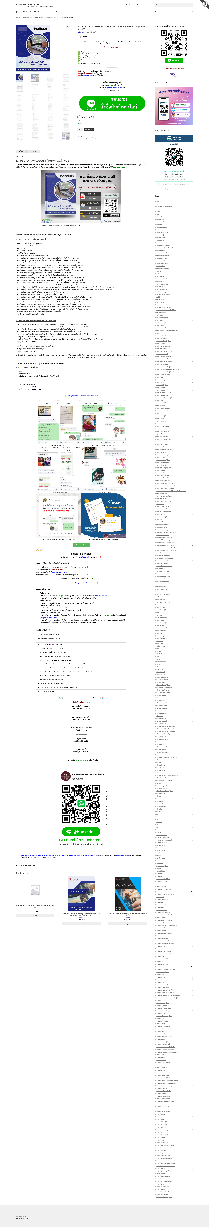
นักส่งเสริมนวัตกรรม (160, 568)
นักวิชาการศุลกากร (160, 442)
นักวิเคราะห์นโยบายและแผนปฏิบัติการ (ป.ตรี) (166, 550)
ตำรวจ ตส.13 (159, 217)
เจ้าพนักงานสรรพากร (161, 1060)
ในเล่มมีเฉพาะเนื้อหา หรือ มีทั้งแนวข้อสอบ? (51, 683)
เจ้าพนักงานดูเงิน (160, 935)
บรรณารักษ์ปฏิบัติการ (161, 661)
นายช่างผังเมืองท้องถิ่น (161, 607)
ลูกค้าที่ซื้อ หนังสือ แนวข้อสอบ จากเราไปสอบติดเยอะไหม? (55, 660)
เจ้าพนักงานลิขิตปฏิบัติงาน (162, 1031)
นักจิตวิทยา (158, 271)
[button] (67, 27)
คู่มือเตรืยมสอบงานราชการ (42, 855)
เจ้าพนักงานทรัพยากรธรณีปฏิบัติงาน (164, 954)
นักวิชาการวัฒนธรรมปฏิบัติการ (163, 426)
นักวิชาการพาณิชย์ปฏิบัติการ (162, 410)
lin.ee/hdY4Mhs (29, 387)
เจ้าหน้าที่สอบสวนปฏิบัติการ (162, 1186)
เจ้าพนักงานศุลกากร (160, 1039)
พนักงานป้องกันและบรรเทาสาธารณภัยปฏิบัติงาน (167, 757)
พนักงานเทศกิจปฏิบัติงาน (162, 806)
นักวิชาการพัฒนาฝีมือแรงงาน (162, 395)
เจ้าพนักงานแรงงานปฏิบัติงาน (163, 1111)
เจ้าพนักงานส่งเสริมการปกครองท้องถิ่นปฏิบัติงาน (167, 1052)
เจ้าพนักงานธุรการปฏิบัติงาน (162, 972)
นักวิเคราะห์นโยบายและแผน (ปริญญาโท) (165, 542)
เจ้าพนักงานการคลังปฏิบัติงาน (163, 879)
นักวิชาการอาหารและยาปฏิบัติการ (164, 496)
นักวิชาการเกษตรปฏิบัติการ (162, 506)
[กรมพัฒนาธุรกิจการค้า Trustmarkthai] (174, 74)
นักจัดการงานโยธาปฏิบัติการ (162, 268)
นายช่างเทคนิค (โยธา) (161, 630)
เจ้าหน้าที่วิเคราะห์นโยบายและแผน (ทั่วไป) (165, 1166)
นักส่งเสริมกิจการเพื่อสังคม (162, 563)
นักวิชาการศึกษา (160, 434)
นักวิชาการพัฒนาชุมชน (161, 390)
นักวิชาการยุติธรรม (160, 418)
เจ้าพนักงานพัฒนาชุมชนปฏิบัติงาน (164, 1010)
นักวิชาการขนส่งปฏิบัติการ (162, 328)
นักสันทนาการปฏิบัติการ (161, 589)
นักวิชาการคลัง (159, 333)
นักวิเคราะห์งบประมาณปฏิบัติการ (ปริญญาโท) (166, 532)
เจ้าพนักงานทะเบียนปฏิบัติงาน (163, 959)
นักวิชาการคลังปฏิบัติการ (162, 335)
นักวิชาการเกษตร (160, 504)
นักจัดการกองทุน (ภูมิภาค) (162, 232)
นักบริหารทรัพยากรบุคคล (162, 292)
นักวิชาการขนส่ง (160, 325)
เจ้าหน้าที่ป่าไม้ (159, 1148)
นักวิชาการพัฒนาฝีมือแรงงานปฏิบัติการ (165, 398)
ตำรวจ (157, 214)
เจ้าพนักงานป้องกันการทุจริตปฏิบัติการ (165, 990)
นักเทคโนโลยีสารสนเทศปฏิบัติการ (163, 594)
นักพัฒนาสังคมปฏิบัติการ (162, 323)
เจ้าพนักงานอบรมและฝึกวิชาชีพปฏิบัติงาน (165, 1085)
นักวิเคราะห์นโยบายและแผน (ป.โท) (164, 540)
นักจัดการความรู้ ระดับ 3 (161, 237)
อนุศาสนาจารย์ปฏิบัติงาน (162, 866)
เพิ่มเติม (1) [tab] (33, 151)
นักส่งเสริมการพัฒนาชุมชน (162, 560)
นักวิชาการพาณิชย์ (160, 405)
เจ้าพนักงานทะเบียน (160, 956)
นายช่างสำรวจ (159, 615)
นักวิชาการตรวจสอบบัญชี (162, 354)
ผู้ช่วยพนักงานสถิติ (160, 672)
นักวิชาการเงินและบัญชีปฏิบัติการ (163, 511)
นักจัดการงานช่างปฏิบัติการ (162, 242)
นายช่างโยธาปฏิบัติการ (161, 635)
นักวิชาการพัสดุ (159, 400)
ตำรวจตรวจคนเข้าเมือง (161, 222)
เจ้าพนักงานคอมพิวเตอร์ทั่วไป (163, 912)
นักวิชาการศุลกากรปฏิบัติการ (162, 444)
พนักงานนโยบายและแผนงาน (162, 713)
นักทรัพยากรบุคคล (160, 281)
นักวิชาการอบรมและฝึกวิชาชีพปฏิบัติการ (165, 488)
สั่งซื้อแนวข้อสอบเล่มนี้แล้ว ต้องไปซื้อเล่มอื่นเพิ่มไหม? (54, 652)
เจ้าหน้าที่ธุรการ (159, 1132)
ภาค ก (157, 814)
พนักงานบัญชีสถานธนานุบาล (162, 739)
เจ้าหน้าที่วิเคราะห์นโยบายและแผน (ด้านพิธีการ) (167, 1163)
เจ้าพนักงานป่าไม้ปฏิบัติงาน (162, 1003)
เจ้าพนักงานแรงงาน (160, 1109)
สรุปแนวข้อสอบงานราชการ (27, 855)
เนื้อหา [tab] (21, 151)
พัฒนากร (158, 811)
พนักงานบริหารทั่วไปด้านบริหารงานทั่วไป (165, 729)
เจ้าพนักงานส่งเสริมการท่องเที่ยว (163, 1044)
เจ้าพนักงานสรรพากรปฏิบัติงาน (163, 1062)
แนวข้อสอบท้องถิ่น (92, 139)
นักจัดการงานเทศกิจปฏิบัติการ (163, 263)
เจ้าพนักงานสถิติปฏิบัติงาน (162, 1057)
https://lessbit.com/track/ (84, 574)
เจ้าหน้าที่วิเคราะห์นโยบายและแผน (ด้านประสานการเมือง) (169, 1160)
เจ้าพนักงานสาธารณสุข (161, 1065)
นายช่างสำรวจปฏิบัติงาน (161, 617)
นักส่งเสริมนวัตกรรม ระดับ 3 (162, 571)
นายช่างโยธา (159, 633)
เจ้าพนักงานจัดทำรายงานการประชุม (164, 923)
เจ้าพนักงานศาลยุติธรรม (161, 1034)
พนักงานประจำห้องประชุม (162, 752)
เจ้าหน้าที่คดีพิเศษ (160, 1119)
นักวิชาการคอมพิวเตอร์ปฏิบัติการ (97, 137)
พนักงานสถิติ (159, 783)
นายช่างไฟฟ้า (159, 641)
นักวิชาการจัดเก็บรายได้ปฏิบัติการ (164, 351)
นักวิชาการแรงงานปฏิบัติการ (162, 516)
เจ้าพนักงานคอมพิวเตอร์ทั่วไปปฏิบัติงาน (165, 915)
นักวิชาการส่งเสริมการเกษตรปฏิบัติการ (165, 449)
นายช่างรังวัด (159, 612)
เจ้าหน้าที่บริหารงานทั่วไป (162, 1135)
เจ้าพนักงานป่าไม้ (160, 1000)
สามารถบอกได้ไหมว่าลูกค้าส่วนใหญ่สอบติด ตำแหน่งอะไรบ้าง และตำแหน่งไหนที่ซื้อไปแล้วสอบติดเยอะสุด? (68, 664)
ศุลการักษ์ (158, 860)
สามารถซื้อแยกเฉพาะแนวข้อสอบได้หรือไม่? (51, 679)
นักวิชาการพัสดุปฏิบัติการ (162, 403)
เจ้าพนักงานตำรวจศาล (161, 946)
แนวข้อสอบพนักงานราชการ (80, 855)
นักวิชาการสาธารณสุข (161, 465)
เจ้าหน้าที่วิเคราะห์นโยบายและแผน (164, 1158)
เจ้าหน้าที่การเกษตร (160, 1114)
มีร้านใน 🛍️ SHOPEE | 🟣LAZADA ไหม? (51, 644)
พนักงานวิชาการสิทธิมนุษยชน (163, 778)
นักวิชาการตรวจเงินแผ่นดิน (162, 364)
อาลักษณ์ (158, 868)
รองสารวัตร (158, 832)
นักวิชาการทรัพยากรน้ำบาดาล (163, 374)
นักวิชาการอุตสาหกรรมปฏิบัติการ (163, 501)
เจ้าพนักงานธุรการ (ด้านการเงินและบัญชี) (165, 969)
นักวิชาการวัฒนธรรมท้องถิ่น (162, 423)
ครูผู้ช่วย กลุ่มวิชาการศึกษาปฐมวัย (164, 206)
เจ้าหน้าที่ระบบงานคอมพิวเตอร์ (163, 1155)
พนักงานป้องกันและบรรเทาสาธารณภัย (165, 754)
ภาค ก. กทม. (159, 827)
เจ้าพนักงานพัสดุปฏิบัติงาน (162, 1021)
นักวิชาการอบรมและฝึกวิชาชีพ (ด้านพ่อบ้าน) (166, 483)
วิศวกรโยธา (159, 853)
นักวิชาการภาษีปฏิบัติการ (162, 416)
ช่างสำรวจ (158, 211)
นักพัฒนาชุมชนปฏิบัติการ (162, 317)
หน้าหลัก (19, 17)
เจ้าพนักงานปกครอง (160, 977)
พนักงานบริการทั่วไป (161, 718)
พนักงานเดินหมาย (160, 801)
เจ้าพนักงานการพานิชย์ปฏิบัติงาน (163, 884)
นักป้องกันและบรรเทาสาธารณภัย (163, 307)
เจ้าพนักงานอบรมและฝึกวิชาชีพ (163, 1078)
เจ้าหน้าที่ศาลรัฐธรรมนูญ (161, 1179)
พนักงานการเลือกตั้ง (160, 682)
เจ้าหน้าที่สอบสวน (160, 1184)
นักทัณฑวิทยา (159, 286)
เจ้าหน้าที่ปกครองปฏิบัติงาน (162, 1142)
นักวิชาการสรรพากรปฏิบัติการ (163, 460)
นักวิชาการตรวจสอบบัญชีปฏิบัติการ (164, 356)
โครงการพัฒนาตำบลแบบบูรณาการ (164, 1197)
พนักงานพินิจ (159, 762)
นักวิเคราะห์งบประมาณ (161, 527)
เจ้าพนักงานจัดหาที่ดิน (161, 928)
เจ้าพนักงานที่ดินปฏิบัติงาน (162, 964)
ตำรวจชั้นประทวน (160, 219)
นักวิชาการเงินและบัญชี (161, 509)
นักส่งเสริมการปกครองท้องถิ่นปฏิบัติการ (165, 558)
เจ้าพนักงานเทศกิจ (160, 1104)
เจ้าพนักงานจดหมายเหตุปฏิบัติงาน (164, 920)
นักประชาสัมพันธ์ (160, 302)
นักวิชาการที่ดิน (159, 377)
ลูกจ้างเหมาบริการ (160, 845)
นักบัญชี (158, 297)
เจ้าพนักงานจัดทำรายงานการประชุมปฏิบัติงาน (166, 925)
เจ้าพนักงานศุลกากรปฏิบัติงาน (163, 1041)
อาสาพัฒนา (159, 873)
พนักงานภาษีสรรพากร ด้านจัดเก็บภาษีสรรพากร (167, 775)
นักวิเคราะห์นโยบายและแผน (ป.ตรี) (164, 537)
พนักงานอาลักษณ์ (160, 796)
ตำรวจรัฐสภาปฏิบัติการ (161, 227)
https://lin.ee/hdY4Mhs (113, 88)
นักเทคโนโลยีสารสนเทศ (161, 592)
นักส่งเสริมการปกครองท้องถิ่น (163, 555)
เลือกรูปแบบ (35, 915)
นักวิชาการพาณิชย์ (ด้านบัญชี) (163, 408)
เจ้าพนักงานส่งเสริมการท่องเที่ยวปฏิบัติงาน (165, 1047)
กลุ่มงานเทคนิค (159, 201)
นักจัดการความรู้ (160, 235)
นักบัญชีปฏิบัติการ (160, 299)
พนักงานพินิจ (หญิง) (160, 767)
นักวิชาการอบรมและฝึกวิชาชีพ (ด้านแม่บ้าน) (166, 485)
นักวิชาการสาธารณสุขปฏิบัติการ (163, 467)
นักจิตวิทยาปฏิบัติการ (161, 273)
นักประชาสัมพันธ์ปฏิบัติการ (162, 304)
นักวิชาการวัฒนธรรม (161, 421)
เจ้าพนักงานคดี (159, 902)
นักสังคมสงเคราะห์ (160, 579)
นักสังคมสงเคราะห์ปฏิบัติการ (162, 581)
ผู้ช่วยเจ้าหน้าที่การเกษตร (162, 677)
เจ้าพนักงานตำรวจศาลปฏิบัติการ (163, 948)
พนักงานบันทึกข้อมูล (161, 741)
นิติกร (157, 648)
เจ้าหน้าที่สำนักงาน (160, 1189)
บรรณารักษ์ (158, 659)
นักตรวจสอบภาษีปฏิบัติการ (162, 279)
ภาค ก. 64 (158, 824)
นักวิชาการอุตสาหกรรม (161, 498)
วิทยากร (158, 848)
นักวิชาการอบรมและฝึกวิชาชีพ (163, 480)
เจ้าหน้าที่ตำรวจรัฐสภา (161, 1127)
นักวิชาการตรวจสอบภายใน (162, 359)
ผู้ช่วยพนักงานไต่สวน (161, 674)
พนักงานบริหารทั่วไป (161, 723)
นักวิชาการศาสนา (160, 429)
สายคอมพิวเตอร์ (160, 863)
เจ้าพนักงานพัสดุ (160, 1018)
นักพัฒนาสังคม (159, 320)
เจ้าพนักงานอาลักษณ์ (161, 1093)
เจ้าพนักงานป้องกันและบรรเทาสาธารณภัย (165, 992)
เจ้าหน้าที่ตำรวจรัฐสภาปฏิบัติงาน (163, 1129)
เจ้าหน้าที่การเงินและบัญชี (162, 1116)
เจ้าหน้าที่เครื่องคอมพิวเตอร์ (162, 1191)
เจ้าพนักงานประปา (160, 982)
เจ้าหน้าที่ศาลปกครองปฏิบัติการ (163, 1171)
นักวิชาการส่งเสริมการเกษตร (162, 447)
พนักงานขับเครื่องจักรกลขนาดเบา (163, 692)
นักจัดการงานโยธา (160, 266)
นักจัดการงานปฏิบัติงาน (161, 258)
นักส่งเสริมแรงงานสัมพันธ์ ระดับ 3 (163, 576)
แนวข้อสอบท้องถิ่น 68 (111, 139)
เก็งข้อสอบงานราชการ (54, 855)
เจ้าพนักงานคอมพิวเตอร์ (161, 910)
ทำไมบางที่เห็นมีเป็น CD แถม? (48, 691)
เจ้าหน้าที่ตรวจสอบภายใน (162, 1124)
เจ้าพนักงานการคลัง (160, 876)
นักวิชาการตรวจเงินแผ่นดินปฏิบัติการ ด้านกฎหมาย (167, 369)
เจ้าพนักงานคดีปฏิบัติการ (162, 904)
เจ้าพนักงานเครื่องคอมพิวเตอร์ (163, 1098)
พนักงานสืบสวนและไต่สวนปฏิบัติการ (164, 791)
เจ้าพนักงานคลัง (160, 907)
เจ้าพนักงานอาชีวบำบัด (161, 1088)
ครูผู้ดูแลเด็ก (159, 209)
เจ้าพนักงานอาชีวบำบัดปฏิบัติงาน (163, 1091)
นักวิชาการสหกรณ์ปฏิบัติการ (162, 462)
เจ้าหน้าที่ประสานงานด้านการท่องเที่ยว (165, 1145)
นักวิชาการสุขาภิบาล (161, 473)
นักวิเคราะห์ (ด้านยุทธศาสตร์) (162, 524)
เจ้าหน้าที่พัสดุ (159, 1153)
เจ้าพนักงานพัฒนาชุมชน (161, 1005)
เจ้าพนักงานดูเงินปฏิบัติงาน (162, 938)
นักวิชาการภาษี (159, 413)
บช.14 (157, 656)
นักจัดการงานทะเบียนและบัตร (163, 245)
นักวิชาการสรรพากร (160, 457)
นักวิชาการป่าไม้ (160, 382)
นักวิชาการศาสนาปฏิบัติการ (162, 431)
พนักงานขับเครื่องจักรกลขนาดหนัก (164, 690)
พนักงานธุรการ (159, 710)
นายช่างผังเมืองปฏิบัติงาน (162, 610)
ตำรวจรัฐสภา (159, 224)
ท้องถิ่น (82, 139)
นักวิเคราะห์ (159, 519)
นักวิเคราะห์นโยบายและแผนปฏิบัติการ (165, 545)
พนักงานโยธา (159, 809)
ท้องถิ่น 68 (86, 139)
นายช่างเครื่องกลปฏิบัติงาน (162, 628)
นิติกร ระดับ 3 (159, 651)
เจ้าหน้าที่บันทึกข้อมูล (161, 1137)
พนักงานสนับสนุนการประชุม (162, 785)
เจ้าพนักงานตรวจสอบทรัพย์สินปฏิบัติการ (165, 943)
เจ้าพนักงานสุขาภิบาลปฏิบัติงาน (163, 1075)
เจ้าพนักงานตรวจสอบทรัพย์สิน (163, 941)
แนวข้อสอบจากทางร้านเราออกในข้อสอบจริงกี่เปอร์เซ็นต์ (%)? (56, 656)
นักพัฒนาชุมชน (159, 315)
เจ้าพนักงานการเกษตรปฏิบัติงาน (163, 889)
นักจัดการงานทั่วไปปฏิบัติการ (162, 255)
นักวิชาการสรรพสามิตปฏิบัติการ (163, 454)
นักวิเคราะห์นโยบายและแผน (162, 535)
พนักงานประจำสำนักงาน (161, 749)
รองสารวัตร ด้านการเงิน (161, 835)
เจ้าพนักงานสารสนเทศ (161, 1070)
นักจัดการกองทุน (160, 229)
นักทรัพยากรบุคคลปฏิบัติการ (162, 284)
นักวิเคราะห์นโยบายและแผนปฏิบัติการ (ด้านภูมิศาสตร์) (168, 548)
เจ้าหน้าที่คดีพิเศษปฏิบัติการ (162, 1122)
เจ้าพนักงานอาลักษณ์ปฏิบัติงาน (163, 1096)
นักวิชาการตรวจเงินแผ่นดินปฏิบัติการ (164, 366)
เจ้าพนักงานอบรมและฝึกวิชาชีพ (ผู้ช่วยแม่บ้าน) (166, 1083)
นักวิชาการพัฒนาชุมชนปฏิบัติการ (163, 392)
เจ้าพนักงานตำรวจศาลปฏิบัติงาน (163, 951)
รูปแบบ (79, 115)
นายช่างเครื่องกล (160, 625)
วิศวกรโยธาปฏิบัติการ (161, 858)
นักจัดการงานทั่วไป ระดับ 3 (162, 253)
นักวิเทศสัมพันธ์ (159, 553)
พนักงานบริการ (159, 716)
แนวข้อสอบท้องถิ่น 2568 (101, 139)
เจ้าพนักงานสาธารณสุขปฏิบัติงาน (163, 1067)
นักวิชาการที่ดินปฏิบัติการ (162, 379)
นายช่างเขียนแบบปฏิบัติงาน (162, 623)
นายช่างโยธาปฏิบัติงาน (161, 638)
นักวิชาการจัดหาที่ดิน (161, 343)
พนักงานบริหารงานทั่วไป (161, 721)
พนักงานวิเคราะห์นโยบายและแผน (164, 780)
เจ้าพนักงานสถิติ (160, 1054)
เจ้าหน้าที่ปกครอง (160, 1140)
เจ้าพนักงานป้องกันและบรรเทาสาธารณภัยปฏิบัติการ (168, 995)
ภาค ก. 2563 (159, 819)
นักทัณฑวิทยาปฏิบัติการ (161, 289)
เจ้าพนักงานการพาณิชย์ (161, 881)
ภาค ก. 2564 (159, 822)
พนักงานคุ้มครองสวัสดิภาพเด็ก (163, 697)
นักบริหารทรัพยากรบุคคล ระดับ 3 (163, 294)
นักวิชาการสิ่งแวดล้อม (161, 470)
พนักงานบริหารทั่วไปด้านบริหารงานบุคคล (165, 731)
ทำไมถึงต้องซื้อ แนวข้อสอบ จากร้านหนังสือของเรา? (53, 648)
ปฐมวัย (158, 664)
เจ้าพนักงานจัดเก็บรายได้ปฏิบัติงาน (164, 933)
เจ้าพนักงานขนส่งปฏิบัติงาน (162, 899)
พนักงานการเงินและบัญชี (162, 679)
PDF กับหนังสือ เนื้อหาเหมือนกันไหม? (50, 634)
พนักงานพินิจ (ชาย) (160, 765)
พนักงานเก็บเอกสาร (160, 798)
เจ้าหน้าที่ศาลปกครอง (161, 1168)
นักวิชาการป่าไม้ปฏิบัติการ (162, 385)
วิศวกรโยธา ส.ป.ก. (160, 855)
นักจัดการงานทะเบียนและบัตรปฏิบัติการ (165, 248)
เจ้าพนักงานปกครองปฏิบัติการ (163, 979)
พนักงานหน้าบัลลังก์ (160, 793)
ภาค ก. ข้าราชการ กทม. (161, 829)
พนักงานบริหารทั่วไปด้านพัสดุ (163, 734)
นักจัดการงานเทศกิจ (160, 261)
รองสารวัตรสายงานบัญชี (161, 842)
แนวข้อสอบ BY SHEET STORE (27, 4)
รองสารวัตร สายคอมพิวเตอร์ (162, 837)
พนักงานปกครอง (160, 744)
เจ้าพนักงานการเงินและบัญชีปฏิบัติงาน (165, 894)
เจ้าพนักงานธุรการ (160, 966)
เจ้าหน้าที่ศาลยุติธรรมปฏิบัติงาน (163, 1176)
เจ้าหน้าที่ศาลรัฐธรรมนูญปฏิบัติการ (164, 1181)
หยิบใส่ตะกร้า (88, 129)
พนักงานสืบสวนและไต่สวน (162, 788)
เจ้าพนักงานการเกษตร (161, 886)
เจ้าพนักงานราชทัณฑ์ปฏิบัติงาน (163, 1026)
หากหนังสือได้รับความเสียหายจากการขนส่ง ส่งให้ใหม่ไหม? (55, 676)
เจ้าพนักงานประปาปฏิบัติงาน (162, 985)
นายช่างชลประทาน (160, 599)
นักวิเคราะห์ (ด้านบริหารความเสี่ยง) (164, 522)
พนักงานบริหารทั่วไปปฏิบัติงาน (163, 736)
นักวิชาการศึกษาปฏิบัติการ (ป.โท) (163, 439)
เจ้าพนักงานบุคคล (160, 974)
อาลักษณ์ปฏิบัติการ (160, 871)
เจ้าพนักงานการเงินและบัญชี (162, 891)
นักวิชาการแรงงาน (160, 514)
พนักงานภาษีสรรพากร (161, 770)
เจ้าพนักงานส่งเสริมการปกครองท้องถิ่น (165, 1049)
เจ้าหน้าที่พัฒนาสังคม (161, 1150)
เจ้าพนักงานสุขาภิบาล (161, 1072)
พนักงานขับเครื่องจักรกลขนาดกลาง (164, 687)
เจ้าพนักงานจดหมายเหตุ (161, 917)
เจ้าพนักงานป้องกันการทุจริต (162, 987)
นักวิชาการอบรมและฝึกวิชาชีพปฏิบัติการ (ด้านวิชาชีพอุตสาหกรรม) (171, 491)
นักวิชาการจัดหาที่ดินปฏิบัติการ (163, 346)
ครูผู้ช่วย (158, 204)
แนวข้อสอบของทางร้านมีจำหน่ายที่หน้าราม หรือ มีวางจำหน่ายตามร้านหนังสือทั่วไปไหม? (63, 668)
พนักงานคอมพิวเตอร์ (161, 695)
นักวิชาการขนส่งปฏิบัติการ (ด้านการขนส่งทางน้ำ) (167, 330)
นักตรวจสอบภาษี (160, 276)
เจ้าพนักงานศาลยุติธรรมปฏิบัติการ (164, 1036)
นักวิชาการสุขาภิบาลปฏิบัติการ (163, 478)
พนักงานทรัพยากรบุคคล (161, 705)
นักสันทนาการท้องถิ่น (161, 586)
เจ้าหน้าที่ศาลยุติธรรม (161, 1173)
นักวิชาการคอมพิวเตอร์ (27, 17)
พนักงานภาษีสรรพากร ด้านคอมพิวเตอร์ (165, 773)
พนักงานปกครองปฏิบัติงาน (162, 747)
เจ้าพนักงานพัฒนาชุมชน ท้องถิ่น (163, 1008)
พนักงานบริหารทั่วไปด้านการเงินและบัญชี (165, 726)
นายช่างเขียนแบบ (160, 620)
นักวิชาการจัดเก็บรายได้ (161, 348)
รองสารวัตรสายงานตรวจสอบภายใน (164, 840)
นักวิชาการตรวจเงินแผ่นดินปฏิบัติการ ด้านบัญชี (166, 372)
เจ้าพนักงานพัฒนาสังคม (161, 1013)
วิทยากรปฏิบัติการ (160, 850)
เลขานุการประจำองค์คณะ (162, 1194)
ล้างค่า (92, 117)
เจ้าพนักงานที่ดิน (160, 961)
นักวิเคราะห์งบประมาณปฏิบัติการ (163, 529)
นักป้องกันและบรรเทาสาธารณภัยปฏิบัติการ (166, 310)
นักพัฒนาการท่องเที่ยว (161, 312)
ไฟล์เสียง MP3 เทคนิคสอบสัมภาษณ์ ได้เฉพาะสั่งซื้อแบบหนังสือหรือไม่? (58, 687)
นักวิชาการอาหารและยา (161, 493)
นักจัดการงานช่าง (160, 240)
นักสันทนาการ (159, 584)
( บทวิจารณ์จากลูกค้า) (91, 32)
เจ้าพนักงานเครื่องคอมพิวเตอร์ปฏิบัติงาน (165, 1101)
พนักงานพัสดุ (159, 760)
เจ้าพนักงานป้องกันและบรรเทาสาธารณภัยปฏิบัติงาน (168, 998)
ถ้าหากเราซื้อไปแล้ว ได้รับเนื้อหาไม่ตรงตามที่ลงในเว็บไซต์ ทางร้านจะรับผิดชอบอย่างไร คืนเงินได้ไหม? (67, 672)
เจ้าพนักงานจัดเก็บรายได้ (162, 930)
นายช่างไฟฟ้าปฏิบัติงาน (161, 643)
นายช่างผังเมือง (159, 604)
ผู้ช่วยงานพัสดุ (159, 669)
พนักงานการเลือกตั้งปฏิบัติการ (163, 685)
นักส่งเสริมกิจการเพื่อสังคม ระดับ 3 (164, 566)
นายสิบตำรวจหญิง (160, 646)
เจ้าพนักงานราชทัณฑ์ (161, 1023)
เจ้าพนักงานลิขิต (160, 1029)
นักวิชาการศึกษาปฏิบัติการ (162, 436)
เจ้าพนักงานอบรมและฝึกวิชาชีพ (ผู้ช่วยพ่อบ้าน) (167, 1080)
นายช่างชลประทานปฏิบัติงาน (163, 602)
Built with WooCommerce (22, 1218)
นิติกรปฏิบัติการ (159, 654)
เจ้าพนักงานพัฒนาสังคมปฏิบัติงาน (164, 1016)
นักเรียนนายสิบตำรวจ (161, 597)
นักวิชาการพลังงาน (160, 387)
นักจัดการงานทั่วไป (160, 250)
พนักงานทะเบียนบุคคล (161, 708)
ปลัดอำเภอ (158, 667)
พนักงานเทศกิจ (159, 804)
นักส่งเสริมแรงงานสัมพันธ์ (162, 573)
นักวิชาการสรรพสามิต (161, 452)
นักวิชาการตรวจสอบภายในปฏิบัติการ (164, 361)
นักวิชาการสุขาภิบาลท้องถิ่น (162, 475)
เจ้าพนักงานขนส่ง (160, 897)
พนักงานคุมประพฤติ (160, 700)
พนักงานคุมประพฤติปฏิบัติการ (163, 703)
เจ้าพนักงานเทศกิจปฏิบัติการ (162, 1106)
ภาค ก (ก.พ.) (159, 817)
